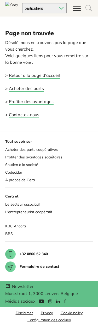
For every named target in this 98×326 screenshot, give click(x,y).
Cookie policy (72, 313)
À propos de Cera (20, 180)
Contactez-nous (24, 114)
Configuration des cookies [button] (49, 320)
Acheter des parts (26, 88)
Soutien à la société (21, 164)
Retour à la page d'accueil (34, 75)
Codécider (13, 172)
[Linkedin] (58, 301)
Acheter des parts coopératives (31, 149)
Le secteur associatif (22, 204)
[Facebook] (65, 301)
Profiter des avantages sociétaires (33, 157)
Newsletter (22, 286)
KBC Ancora (15, 226)
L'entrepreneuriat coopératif (28, 212)
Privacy (47, 313)
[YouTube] (41, 301)
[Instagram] (50, 301)
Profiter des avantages (31, 101)
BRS (9, 233)
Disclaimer (24, 313)
